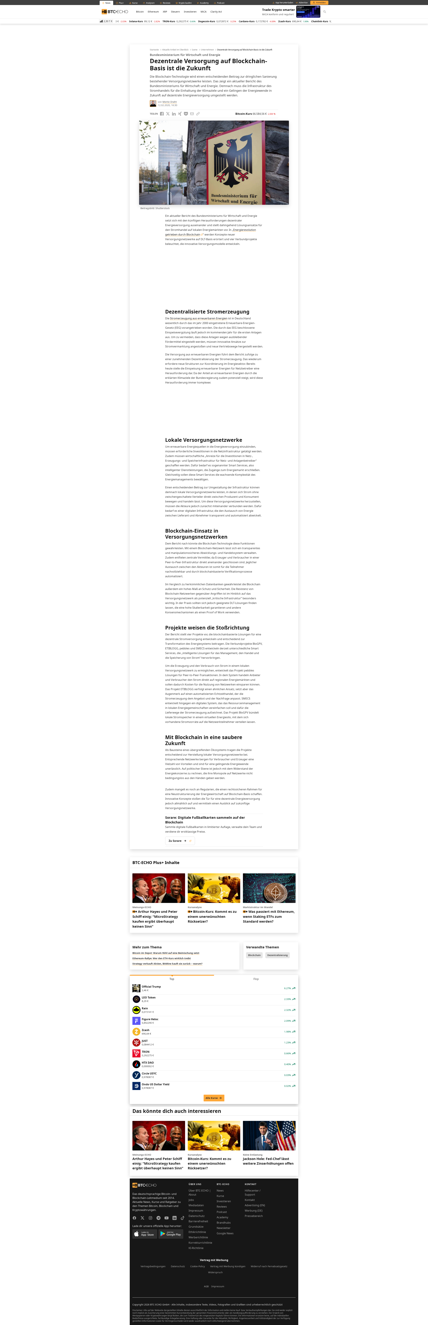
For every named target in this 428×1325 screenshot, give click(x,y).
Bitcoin (140, 11)
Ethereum (153, 11)
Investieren (190, 11)
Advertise (303, 2)
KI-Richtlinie (196, 1248)
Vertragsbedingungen (153, 1266)
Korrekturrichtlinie (200, 1242)
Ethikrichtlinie (197, 1232)
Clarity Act (216, 11)
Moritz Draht (170, 101)
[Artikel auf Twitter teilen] (168, 114)
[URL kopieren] (198, 114)
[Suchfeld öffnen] (324, 11)
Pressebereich (254, 1216)
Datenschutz (197, 1216)
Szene (194, 49)
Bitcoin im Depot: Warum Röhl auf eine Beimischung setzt (165, 953)
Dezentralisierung (277, 955)
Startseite (154, 49)
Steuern (175, 11)
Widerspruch (215, 1272)
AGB (206, 1286)
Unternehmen (207, 49)
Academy (222, 1217)
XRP (165, 11)
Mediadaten (196, 1205)
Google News (225, 1233)
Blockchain (254, 955)
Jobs (191, 1200)
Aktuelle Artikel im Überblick (175, 49)
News (220, 1190)
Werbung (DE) (253, 1210)
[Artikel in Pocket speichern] (186, 114)
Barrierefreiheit (198, 1221)
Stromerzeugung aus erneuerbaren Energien (198, 318)
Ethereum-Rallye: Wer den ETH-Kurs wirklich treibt (161, 958)
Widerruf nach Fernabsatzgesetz (269, 1266)
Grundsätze (196, 1226)
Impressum (196, 1210)
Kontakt (250, 1200)
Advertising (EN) (255, 1205)
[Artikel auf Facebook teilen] (162, 114)
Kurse (220, 1196)
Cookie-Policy (197, 1266)
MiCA (203, 11)
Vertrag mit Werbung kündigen (227, 1266)
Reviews (222, 1206)
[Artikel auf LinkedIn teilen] (174, 114)
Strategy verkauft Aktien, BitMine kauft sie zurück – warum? (167, 963)
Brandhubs (224, 1222)
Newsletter (224, 1228)
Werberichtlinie (198, 1237)
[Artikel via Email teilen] (192, 114)
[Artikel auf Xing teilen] (180, 114)
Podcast (222, 1212)
